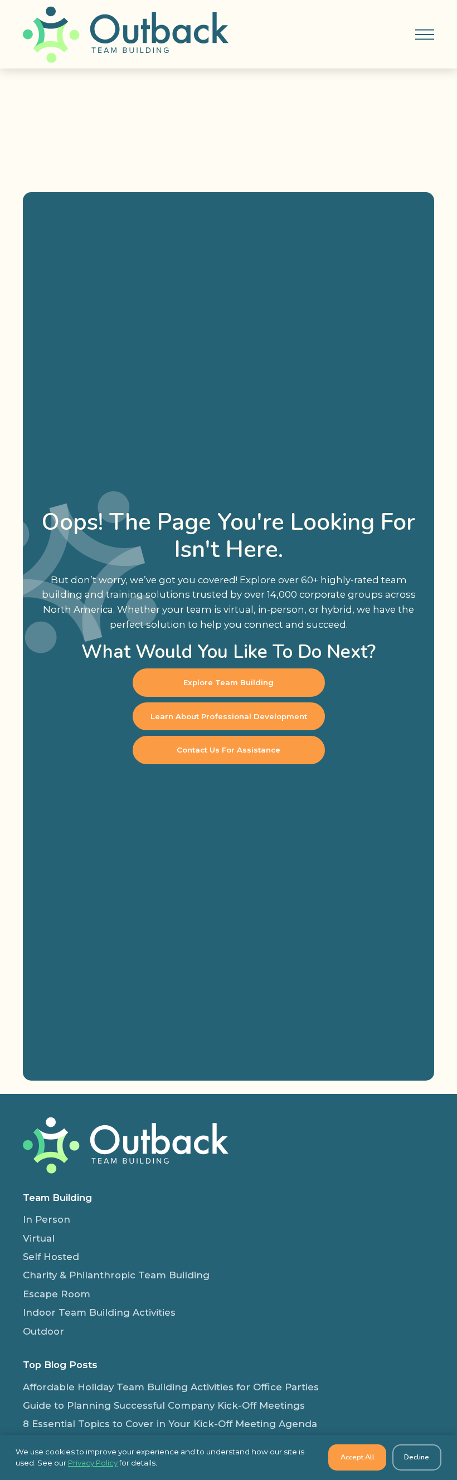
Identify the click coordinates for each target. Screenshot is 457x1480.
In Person (46, 1219)
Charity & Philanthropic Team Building (116, 1275)
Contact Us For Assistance (228, 749)
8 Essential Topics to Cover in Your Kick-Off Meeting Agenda (170, 1423)
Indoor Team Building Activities (99, 1312)
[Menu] (424, 34)
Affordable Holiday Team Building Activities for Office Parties (171, 1387)
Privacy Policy (93, 1462)
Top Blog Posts (60, 1364)
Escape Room (56, 1294)
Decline (416, 1457)
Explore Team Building (228, 682)
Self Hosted (51, 1256)
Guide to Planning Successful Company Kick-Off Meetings (164, 1405)
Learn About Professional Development (228, 716)
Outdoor (43, 1331)
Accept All (358, 1457)
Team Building (57, 1197)
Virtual (39, 1238)
